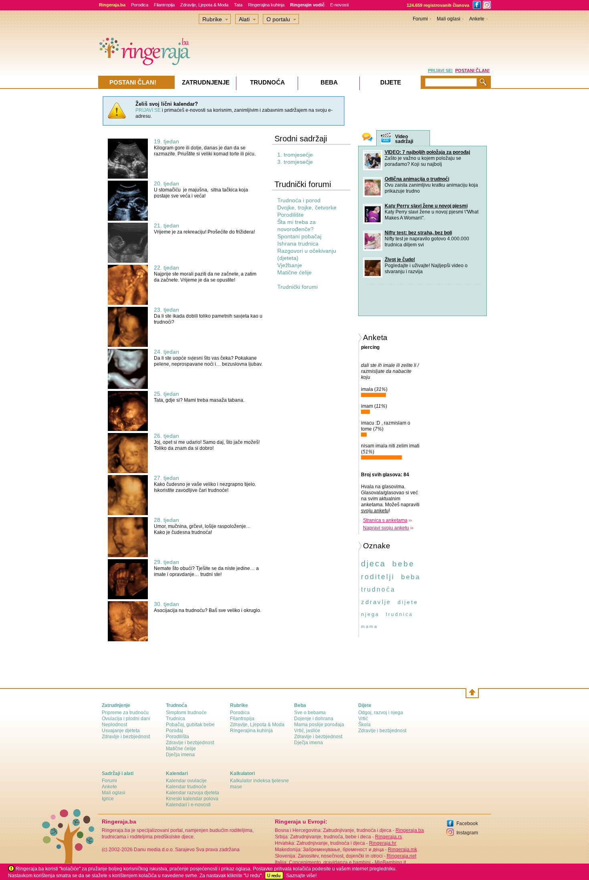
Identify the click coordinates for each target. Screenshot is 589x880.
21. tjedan (166, 225)
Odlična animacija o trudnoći (417, 179)
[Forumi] (367, 138)
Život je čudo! (400, 259)
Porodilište (290, 214)
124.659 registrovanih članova (438, 5)
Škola (364, 724)
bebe (403, 564)
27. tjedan (166, 478)
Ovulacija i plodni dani (126, 718)
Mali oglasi (448, 19)
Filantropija (164, 4)
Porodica (139, 4)
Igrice (108, 798)
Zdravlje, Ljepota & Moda (204, 4)
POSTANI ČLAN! (472, 70)
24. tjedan (166, 351)
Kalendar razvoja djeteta (192, 792)
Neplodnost (114, 724)
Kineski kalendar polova (192, 798)
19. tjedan (166, 141)
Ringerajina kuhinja (266, 4)
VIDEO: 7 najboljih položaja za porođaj (427, 152)
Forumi (420, 19)
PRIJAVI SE (148, 110)
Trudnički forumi (297, 287)
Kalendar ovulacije (186, 780)
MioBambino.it (390, 862)
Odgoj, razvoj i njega (380, 712)
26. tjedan (166, 436)
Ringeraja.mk (402, 849)
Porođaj (174, 730)
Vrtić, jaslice (307, 730)
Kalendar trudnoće (186, 786)
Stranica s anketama (385, 520)
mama (369, 626)
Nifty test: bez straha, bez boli (418, 233)
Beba (329, 82)
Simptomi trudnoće (186, 712)
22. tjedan (166, 267)
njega (370, 614)
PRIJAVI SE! (440, 70)
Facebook (467, 823)
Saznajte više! (301, 875)
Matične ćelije (294, 272)
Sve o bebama (310, 712)
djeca (373, 563)
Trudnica (175, 718)
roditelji (378, 577)
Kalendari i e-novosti (188, 805)
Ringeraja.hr (382, 843)
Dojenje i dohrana (313, 718)
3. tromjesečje (295, 162)
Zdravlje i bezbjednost (126, 736)
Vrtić (363, 718)
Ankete (476, 19)
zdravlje (376, 601)
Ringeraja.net (401, 856)
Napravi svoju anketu (386, 528)
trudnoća (378, 589)
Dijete (390, 82)
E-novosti (339, 4)
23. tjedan (166, 309)
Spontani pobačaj (299, 236)
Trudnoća (267, 82)
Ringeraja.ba (409, 830)
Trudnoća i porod (299, 200)
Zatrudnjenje (206, 82)
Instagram (467, 833)
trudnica (399, 614)
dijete (407, 602)
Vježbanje (289, 265)
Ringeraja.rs (388, 837)
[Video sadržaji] (386, 138)
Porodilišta (177, 736)
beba (410, 577)
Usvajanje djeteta (121, 730)
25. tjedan (166, 394)
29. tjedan (166, 562)
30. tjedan (166, 604)
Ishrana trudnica (298, 243)
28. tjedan (166, 520)
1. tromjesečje (295, 154)
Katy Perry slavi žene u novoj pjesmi (426, 206)
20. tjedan (166, 183)
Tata (238, 4)
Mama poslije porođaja (319, 724)
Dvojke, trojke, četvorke (307, 207)
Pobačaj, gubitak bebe (190, 724)
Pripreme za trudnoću (125, 712)
